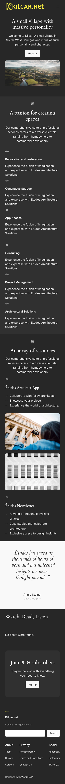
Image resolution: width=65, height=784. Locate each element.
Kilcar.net (11, 717)
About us (33, 53)
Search (53, 733)
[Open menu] (58, 7)
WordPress (27, 776)
